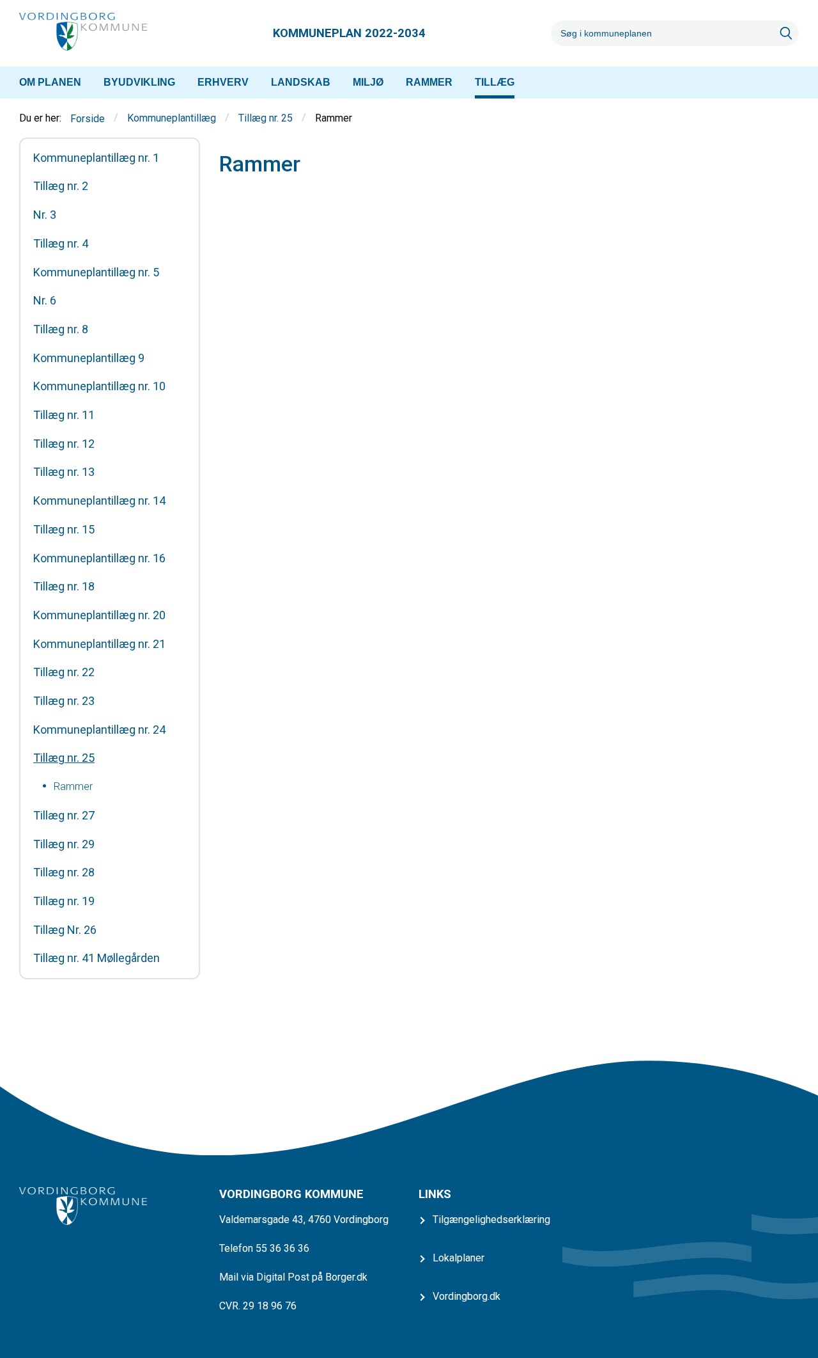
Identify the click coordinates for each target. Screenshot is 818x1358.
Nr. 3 (44, 215)
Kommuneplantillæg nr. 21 (99, 644)
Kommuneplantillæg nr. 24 (99, 729)
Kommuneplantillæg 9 (88, 358)
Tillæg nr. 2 (60, 186)
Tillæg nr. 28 (64, 872)
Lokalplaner (458, 1258)
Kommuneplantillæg (171, 119)
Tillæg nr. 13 (64, 472)
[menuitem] (50, 83)
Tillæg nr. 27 (64, 815)
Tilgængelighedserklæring (491, 1219)
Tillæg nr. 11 (64, 415)
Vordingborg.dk (466, 1296)
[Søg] (786, 33)
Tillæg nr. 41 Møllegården (96, 958)
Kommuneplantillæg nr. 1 (96, 158)
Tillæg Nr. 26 (64, 930)
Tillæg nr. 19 (64, 901)
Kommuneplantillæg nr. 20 (99, 615)
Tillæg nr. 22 (64, 672)
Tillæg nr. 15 (64, 529)
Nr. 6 (44, 300)
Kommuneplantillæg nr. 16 (99, 558)
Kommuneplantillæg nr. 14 (99, 500)
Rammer (73, 786)
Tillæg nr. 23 (64, 701)
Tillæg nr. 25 (265, 119)
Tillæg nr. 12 (64, 444)
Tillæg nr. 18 (64, 586)
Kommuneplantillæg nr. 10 (99, 386)
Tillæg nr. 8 (60, 329)
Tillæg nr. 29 (64, 844)
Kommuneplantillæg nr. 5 (96, 272)
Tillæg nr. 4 (60, 243)
